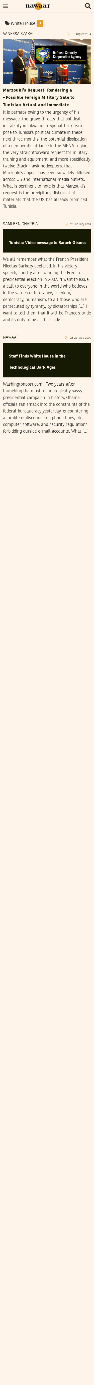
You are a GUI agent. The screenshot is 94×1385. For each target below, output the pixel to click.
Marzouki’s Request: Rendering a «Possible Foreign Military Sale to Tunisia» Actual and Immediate (39, 97)
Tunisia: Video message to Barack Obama (47, 243)
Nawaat (10, 338)
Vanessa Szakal (18, 34)
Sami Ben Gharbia (20, 224)
